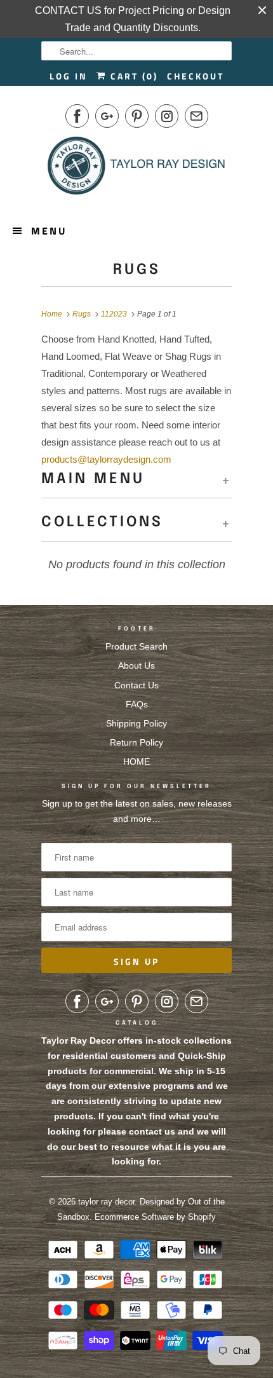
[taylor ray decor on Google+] (107, 116)
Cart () (132, 76)
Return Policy (136, 742)
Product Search (136, 646)
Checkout (195, 76)
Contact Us (136, 685)
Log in (69, 76)
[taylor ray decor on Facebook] (77, 116)
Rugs (137, 270)
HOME (136, 761)
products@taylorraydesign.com (106, 459)
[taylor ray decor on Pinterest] (137, 116)
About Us (136, 665)
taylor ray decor (106, 1201)
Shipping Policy (136, 723)
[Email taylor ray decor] (196, 116)
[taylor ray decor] (136, 170)
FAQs (137, 704)
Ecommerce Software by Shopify (155, 1217)
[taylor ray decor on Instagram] (166, 116)
